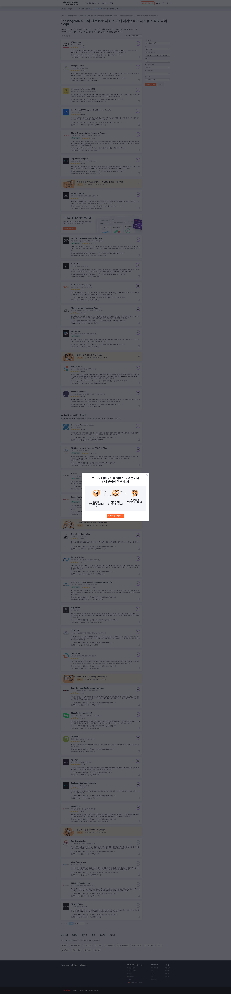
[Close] (147, 475)
